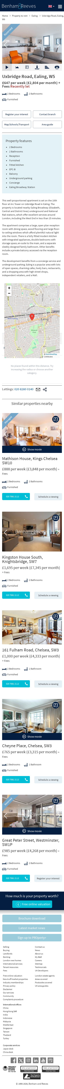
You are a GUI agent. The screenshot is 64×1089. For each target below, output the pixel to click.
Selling (6, 947)
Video (17, 65)
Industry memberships (13, 982)
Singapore (7, 1028)
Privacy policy (9, 985)
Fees (5, 970)
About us (39, 953)
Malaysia (7, 1021)
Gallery (7, 67)
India (5, 1014)
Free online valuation (12, 975)
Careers (38, 960)
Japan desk (8, 1048)
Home (5, 15)
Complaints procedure (13, 999)
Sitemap (38, 963)
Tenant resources (10, 967)
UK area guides (41, 985)
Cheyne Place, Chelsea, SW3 (27, 745)
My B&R (38, 957)
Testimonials (40, 967)
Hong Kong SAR (10, 1011)
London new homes (12, 960)
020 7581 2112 (12, 496)
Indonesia (7, 1018)
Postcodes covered (43, 982)
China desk (8, 1052)
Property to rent (19, 15)
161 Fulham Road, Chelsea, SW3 (30, 650)
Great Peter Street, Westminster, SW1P (30, 842)
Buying (6, 950)
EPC (47, 65)
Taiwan (6, 1031)
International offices (12, 1004)
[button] (32, 317)
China (5, 1008)
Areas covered (41, 979)
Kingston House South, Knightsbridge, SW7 (22, 559)
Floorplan (27, 67)
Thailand (7, 1035)
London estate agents (45, 975)
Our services (8, 992)
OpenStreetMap (51, 354)
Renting (6, 957)
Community (8, 996)
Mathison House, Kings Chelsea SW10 (29, 461)
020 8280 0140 (23, 389)
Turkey (6, 1038)
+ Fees (6, 572)
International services (12, 963)
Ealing (35, 15)
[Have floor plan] (55, 419)
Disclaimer (7, 989)
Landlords (7, 953)
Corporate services (11, 1045)
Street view (37, 67)
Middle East (8, 1024)
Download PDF (57, 67)
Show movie (34, 449)
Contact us (40, 947)
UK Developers (41, 970)
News (37, 950)
